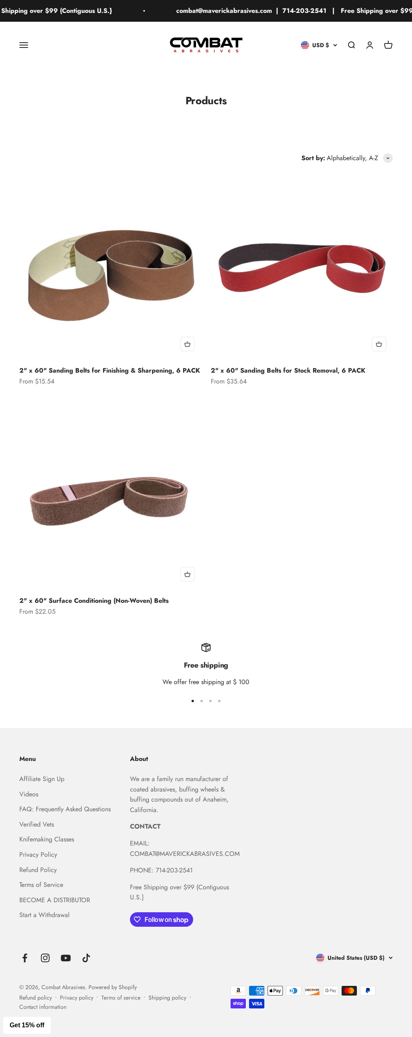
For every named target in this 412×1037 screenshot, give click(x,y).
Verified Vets (36, 824)
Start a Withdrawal (44, 914)
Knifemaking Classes (46, 839)
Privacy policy (76, 998)
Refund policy (35, 998)
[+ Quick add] (187, 344)
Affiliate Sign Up (41, 778)
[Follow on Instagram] (45, 957)
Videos (28, 794)
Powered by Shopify (113, 987)
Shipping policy (167, 998)
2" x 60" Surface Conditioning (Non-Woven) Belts (94, 600)
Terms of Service (41, 884)
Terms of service (120, 998)
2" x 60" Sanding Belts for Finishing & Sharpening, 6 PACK (109, 370)
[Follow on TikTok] (86, 957)
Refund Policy (38, 869)
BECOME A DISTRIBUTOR (54, 900)
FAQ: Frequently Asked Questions (65, 809)
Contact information (42, 1007)
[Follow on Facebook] (24, 957)
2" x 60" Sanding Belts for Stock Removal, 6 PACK (288, 370)
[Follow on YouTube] (65, 957)
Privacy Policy (38, 854)
